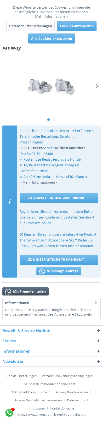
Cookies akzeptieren (77, 26)
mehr (88, 314)
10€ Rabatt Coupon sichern (31, 392)
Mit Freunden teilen (29, 291)
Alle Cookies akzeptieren (51, 38)
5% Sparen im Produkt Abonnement (49, 384)
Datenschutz (76, 400)
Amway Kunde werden (72, 392)
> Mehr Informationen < (39, 182)
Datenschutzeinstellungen (30, 26)
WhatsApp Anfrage (62, 271)
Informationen (17, 303)
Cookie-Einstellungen (22, 376)
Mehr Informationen (51, 16)
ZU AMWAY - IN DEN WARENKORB (56, 198)
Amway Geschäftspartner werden (38, 400)
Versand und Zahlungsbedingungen (67, 376)
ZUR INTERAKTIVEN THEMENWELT (56, 259)
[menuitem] (23, 376)
